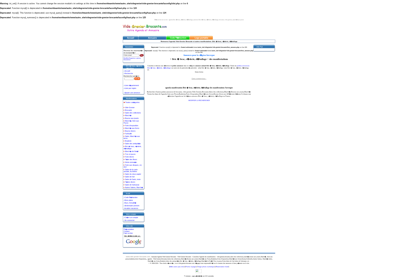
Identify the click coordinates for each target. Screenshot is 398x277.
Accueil (127, 71)
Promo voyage (190, 267)
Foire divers (129, 157)
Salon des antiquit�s (133, 143)
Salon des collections (133, 113)
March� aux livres (132, 128)
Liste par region (130, 88)
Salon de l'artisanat (132, 185)
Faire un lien (128, 233)
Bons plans (129, 200)
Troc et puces (130, 154)
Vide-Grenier (130, 107)
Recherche (129, 73)
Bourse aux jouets (132, 118)
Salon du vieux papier (133, 174)
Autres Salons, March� (134, 187)
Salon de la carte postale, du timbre (131, 170)
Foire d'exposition (131, 125)
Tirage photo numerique (206, 267)
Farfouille (128, 134)
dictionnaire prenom (132, 206)
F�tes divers (130, 182)
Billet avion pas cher (177, 267)
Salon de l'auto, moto (133, 179)
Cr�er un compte (131, 217)
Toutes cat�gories (132, 102)
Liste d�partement (132, 85)
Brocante (128, 110)
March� (128, 115)
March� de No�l (132, 151)
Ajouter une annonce (132, 93)
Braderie (128, 141)
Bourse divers (130, 131)
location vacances (131, 208)
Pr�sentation (129, 229)
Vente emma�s (131, 162)
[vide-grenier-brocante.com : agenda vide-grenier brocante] (145, 32)
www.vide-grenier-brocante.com (138, 257)
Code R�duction (131, 197)
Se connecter (130, 220)
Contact (127, 231)
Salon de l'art (130, 177)
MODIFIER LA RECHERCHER (199, 100)
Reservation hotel (222, 267)
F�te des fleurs (131, 159)
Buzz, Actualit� (130, 203)
